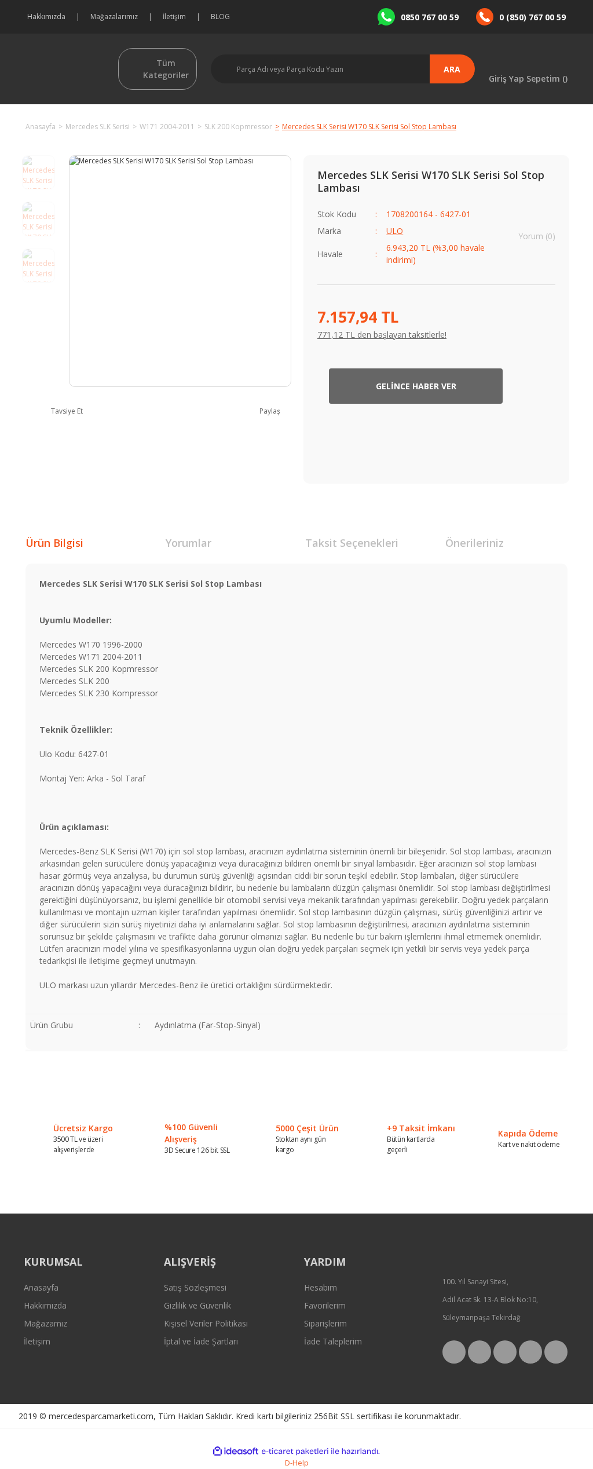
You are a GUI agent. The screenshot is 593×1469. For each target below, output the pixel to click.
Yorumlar (188, 543)
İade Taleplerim (333, 1341)
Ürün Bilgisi (54, 543)
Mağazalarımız (114, 16)
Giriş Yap (506, 78)
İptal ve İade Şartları (201, 1341)
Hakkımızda (46, 16)
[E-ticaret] (295, 1451)
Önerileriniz (474, 543)
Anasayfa (41, 1287)
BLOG (220, 16)
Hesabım (320, 1287)
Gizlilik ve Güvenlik (197, 1305)
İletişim (174, 16)
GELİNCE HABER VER (416, 386)
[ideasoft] (236, 1451)
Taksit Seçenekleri (351, 543)
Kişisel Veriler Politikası (206, 1323)
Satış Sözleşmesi (195, 1287)
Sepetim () (547, 78)
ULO (394, 230)
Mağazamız (45, 1323)
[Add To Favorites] (537, 386)
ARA (452, 69)
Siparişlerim (325, 1323)
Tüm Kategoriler (166, 69)
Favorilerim (325, 1305)
